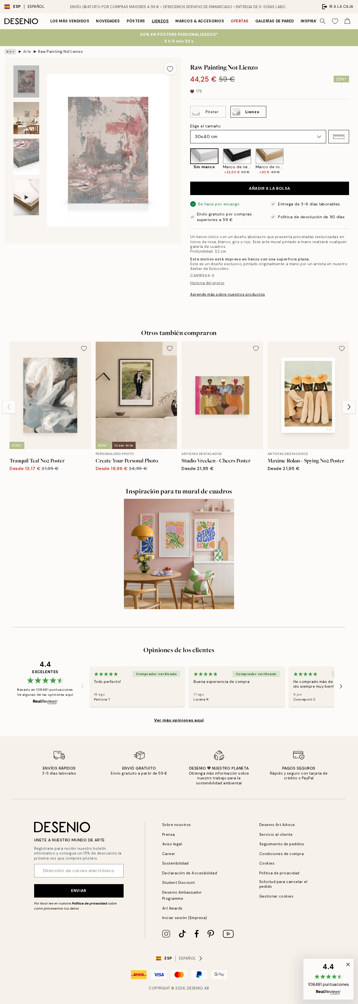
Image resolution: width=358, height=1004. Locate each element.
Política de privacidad (89, 903)
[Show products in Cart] (347, 21)
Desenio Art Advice (277, 824)
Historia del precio (207, 283)
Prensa (168, 834)
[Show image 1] (26, 81)
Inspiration (313, 21)
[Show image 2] (26, 118)
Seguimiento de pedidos (281, 844)
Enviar (78, 890)
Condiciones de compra (281, 853)
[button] (338, 136)
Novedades (108, 21)
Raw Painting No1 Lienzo (60, 51)
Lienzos (160, 21)
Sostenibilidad (175, 863)
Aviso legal (172, 844)
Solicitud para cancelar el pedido (283, 884)
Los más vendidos (69, 21)
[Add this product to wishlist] (170, 68)
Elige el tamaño (205, 126)
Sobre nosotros (176, 824)
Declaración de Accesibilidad (189, 873)
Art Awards (172, 908)
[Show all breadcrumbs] (10, 51)
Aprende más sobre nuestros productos (227, 294)
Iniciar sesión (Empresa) (184, 917)
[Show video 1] (26, 197)
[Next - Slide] (353, 161)
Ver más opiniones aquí (179, 720)
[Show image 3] (26, 157)
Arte (27, 51)
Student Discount (178, 882)
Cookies (267, 863)
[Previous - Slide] (185, 161)
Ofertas (240, 21)
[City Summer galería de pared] (179, 554)
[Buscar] (323, 21)
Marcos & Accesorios (199, 21)
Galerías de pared (274, 21)
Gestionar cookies (276, 896)
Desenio (195, 988)
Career (168, 853)
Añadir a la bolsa (269, 188)
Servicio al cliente (276, 834)
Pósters (136, 21)
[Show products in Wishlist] (335, 21)
